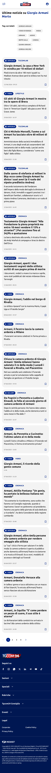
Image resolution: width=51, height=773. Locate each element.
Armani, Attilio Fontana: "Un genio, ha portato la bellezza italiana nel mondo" (24, 493)
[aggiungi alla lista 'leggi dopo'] (45, 84)
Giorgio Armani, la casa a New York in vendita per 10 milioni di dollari (24, 67)
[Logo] (25, 4)
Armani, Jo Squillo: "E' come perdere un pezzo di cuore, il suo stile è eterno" (25, 613)
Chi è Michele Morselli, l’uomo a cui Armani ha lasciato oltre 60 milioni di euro (25, 134)
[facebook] (3, 669)
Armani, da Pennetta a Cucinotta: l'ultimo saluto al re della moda (23, 435)
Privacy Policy (7, 731)
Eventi (5, 712)
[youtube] (36, 669)
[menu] (3, 4)
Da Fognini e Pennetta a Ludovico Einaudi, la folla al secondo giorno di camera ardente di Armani (25, 400)
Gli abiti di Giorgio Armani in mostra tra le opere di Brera (25, 100)
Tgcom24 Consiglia (11, 703)
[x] (19, 669)
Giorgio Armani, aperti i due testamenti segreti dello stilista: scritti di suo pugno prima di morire (24, 266)
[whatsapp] (14, 669)
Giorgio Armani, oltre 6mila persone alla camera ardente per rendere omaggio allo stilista (25, 538)
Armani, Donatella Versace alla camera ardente (22, 579)
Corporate (6, 727)
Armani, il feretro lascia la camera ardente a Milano (23, 330)
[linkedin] (25, 669)
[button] (25, 4)
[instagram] (8, 669)
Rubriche (6, 695)
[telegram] (30, 669)
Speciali (5, 686)
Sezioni (5, 678)
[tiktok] (41, 669)
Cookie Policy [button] (31, 727)
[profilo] (47, 4)
